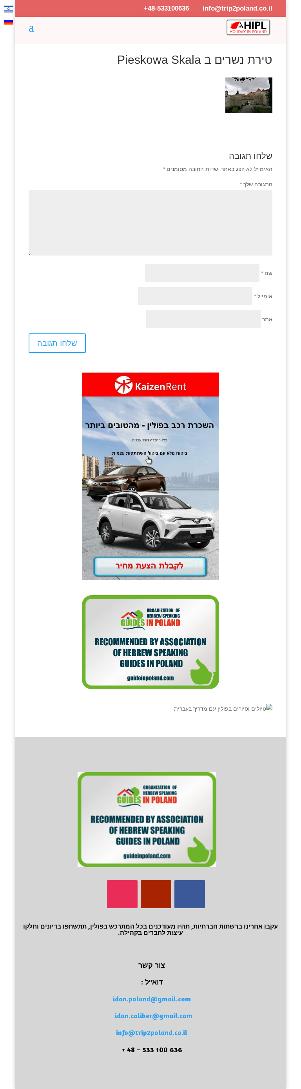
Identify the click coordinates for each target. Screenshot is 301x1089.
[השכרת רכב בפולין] (150, 578)
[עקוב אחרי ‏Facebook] (189, 894)
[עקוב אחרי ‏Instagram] (122, 894)
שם (266, 273)
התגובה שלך (256, 184)
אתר (267, 319)
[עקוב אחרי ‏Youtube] (156, 894)
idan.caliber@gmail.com (153, 1015)
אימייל (263, 296)
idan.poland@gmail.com (152, 998)
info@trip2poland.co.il (151, 1032)
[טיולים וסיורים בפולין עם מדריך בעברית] (223, 709)
